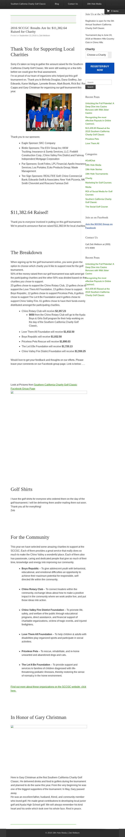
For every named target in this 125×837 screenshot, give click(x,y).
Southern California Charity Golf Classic (28, 4)
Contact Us (73, 4)
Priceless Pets (92, 139)
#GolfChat (90, 160)
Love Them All (92, 143)
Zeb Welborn (44, 36)
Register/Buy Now (100, 68)
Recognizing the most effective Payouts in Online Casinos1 (98, 120)
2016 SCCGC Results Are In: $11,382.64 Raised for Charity (39, 29)
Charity (88, 178)
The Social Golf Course (96, 206)
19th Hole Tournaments (96, 174)
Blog (57, 4)
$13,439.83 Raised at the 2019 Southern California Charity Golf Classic (97, 131)
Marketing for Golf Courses (98, 182)
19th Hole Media (94, 4)
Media (88, 187)
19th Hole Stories (93, 169)
